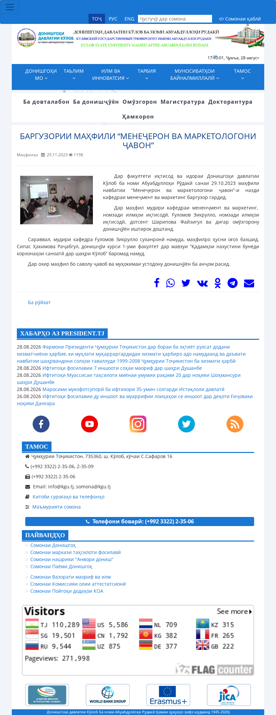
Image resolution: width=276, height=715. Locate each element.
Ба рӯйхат (39, 302)
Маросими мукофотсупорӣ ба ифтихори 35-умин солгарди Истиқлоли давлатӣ (133, 389)
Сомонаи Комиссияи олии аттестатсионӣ (78, 584)
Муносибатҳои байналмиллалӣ (193, 74)
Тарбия (147, 71)
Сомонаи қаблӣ (242, 18)
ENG (129, 18)
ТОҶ (97, 18)
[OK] (217, 285)
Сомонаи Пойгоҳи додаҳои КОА (66, 591)
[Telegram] (233, 285)
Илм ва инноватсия (109, 74)
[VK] (202, 285)
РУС (113, 18)
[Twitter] (186, 285)
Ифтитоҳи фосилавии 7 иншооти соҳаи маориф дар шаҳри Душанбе (121, 368)
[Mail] (249, 285)
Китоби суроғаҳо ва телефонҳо (68, 496)
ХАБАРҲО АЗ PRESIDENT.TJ (62, 333)
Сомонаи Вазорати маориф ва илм (70, 577)
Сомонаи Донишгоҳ (53, 545)
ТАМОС (36, 446)
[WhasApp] (170, 285)
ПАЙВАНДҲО (45, 535)
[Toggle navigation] (9, 7)
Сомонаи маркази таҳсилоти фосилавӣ (75, 552)
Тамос (242, 71)
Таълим (74, 71)
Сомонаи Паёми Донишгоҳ (61, 566)
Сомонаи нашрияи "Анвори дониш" (71, 559)
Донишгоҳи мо (41, 74)
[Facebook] (157, 285)
